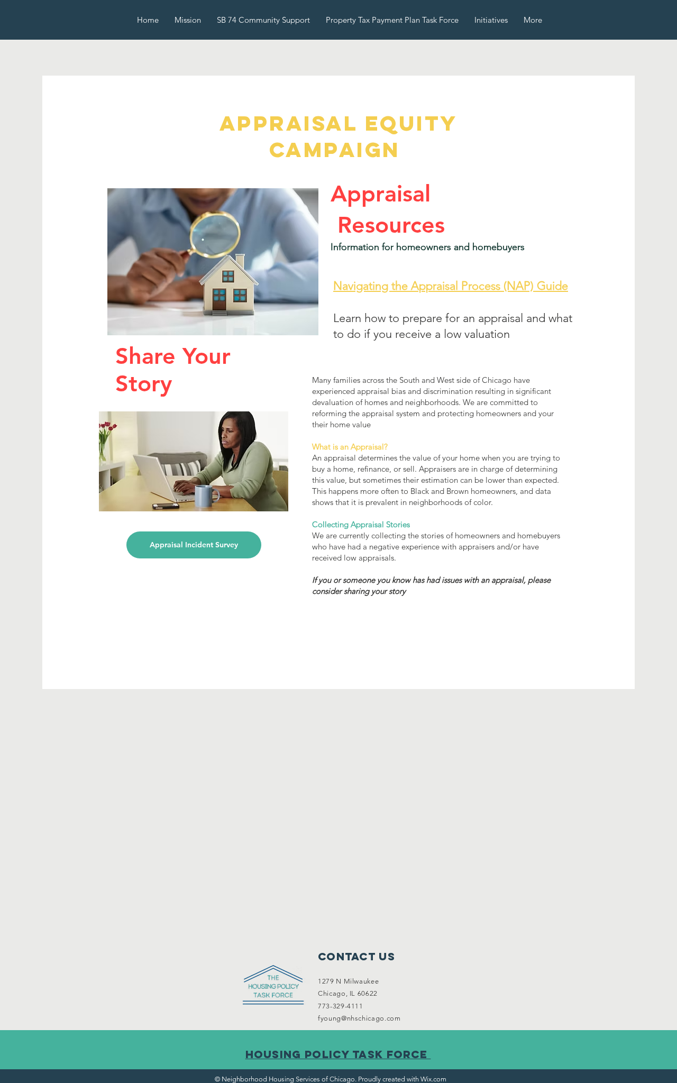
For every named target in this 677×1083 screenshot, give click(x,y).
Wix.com (433, 1079)
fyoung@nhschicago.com (359, 1018)
